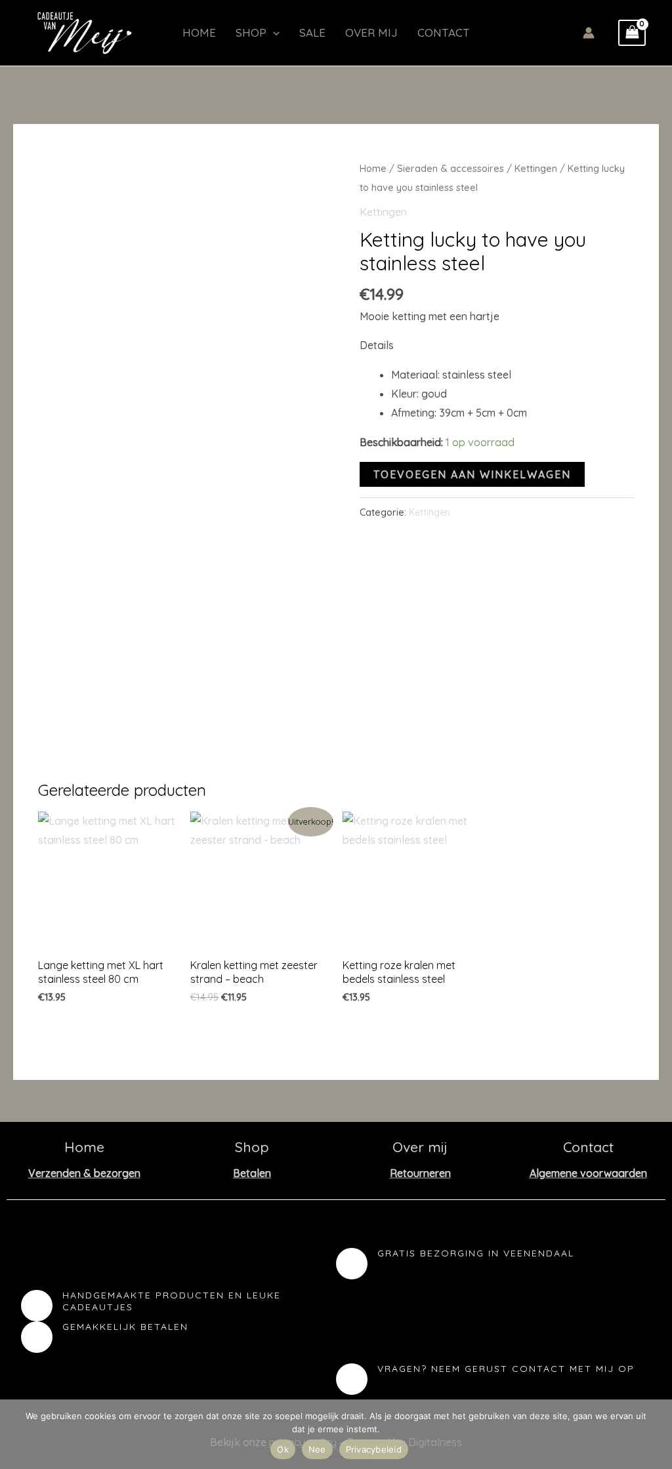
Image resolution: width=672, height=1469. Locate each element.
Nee (317, 1449)
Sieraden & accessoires (450, 168)
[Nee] (655, 1434)
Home (199, 32)
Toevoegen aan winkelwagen (472, 474)
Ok (283, 1449)
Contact (443, 32)
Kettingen (535, 168)
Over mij (371, 32)
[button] (273, 32)
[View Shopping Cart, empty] (632, 33)
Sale (312, 32)
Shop (251, 32)
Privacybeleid (374, 1449)
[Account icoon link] (589, 33)
